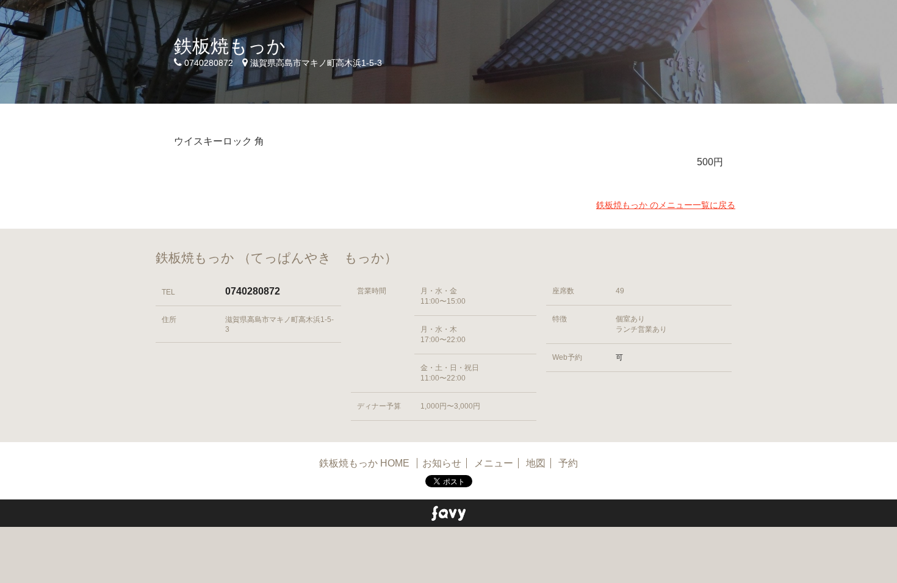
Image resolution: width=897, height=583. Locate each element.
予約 (568, 463)
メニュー (493, 463)
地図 (536, 463)
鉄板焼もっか (230, 46)
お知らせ (441, 463)
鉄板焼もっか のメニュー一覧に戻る (665, 205)
